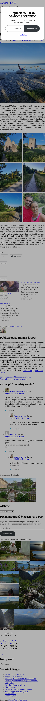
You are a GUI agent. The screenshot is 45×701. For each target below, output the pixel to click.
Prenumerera (32, 28)
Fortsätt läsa (22, 35)
